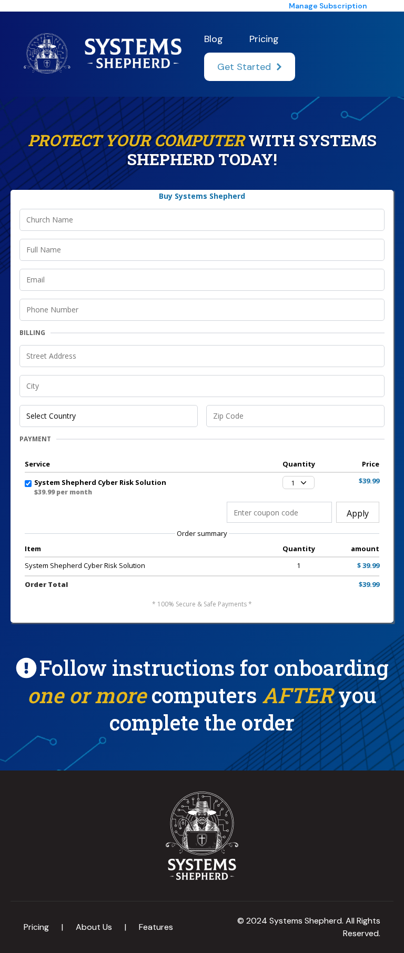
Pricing (264, 39)
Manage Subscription (328, 6)
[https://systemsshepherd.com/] (102, 53)
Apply (358, 513)
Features (156, 926)
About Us (94, 926)
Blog (213, 39)
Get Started (244, 66)
